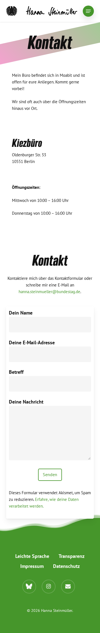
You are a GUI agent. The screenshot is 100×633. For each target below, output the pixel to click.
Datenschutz (66, 566)
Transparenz (71, 556)
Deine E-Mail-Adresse (32, 342)
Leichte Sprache (32, 556)
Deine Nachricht (26, 402)
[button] (88, 11)
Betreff (16, 372)
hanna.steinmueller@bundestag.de (49, 291)
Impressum (32, 566)
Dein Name (20, 313)
